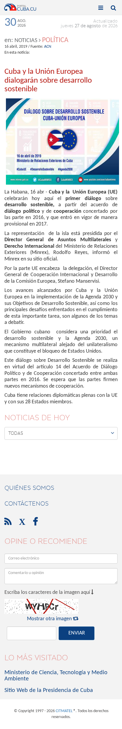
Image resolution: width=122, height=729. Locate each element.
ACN (47, 46)
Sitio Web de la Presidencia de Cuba (48, 690)
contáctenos (26, 503)
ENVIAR (76, 633)
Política (55, 40)
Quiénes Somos (29, 488)
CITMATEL (64, 711)
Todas (61, 433)
